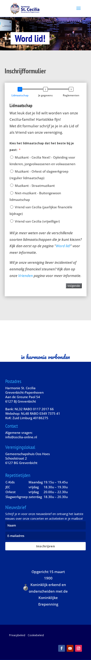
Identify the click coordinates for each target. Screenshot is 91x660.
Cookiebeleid (36, 635)
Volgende (74, 286)
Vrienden (25, 275)
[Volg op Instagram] (78, 648)
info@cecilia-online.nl (21, 437)
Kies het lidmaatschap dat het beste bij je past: (42, 146)
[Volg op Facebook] (61, 648)
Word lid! (63, 245)
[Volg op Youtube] (70, 648)
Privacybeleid (17, 635)
